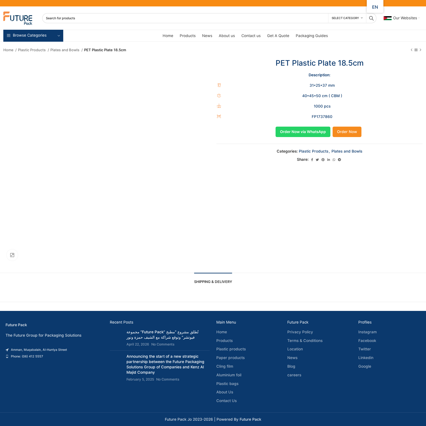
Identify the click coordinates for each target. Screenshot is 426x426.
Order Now (347, 132)
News (292, 357)
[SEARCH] (371, 18)
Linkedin (365, 357)
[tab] (213, 279)
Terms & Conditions (305, 340)
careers (294, 375)
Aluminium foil (228, 375)
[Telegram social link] (339, 160)
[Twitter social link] (317, 160)
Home (8, 50)
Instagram (367, 332)
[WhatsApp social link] (334, 160)
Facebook (367, 340)
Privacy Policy (300, 332)
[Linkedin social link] (328, 160)
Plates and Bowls (65, 50)
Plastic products (231, 349)
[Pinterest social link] (323, 160)
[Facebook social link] (312, 160)
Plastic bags (227, 383)
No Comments (162, 344)
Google (364, 366)
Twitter (364, 349)
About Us (224, 392)
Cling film (224, 366)
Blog (291, 366)
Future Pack (250, 419)
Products (224, 340)
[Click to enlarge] (12, 255)
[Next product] (420, 50)
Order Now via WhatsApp (303, 132)
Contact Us (226, 401)
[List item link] (53, 349)
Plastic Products (32, 50)
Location (295, 349)
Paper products (230, 357)
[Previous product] (411, 50)
